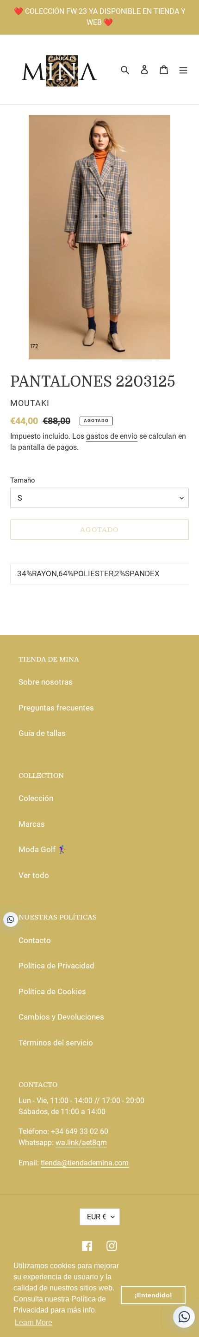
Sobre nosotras (46, 681)
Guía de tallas (42, 733)
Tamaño (22, 480)
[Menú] (183, 69)
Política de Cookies (52, 991)
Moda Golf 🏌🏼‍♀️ (43, 849)
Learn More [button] (33, 1322)
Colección (36, 798)
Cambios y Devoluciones (61, 1016)
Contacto (35, 940)
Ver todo (34, 875)
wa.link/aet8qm (81, 1142)
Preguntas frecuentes (56, 707)
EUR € (96, 1216)
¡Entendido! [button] (153, 1295)
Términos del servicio (56, 1042)
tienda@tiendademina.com (85, 1162)
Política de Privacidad (56, 965)
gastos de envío (111, 436)
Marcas (32, 824)
